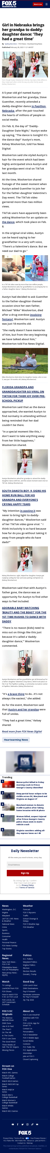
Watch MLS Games (10, 1111)
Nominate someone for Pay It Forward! (31, 995)
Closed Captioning (30, 1059)
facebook (18, 1124)
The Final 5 (6, 1029)
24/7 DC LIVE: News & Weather (10, 919)
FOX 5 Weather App (31, 924)
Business (5, 933)
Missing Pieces (8, 1050)
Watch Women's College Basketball (9, 1101)
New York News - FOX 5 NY (9, 963)
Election (26, 968)
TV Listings (6, 985)
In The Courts (7, 1035)
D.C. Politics (28, 959)
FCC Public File (29, 1047)
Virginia (5, 912)
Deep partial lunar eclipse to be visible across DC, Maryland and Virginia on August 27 (31, 796)
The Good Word (8, 1041)
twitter (23, 1124)
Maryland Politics (30, 962)
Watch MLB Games (10, 1081)
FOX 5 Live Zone (9, 1038)
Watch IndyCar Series (8, 1090)
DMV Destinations (30, 988)
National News (8, 924)
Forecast (26, 909)
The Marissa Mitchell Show (8, 1019)
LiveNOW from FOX (10, 988)
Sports (4, 930)
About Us (28, 1011)
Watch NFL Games (10, 1072)
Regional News (7, 957)
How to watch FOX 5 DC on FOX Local (10, 995)
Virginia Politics (29, 965)
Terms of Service (26, 887)
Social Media (28, 1041)
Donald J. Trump (29, 974)
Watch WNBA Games (7, 1106)
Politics (27, 955)
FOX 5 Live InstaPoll (31, 1014)
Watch (5, 981)
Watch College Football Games (8, 1076)
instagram (27, 1124)
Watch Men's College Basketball (9, 1096)
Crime (4, 927)
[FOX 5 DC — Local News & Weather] (9, 4)
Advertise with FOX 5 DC (31, 1019)
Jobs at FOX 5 (28, 1056)
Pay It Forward (29, 991)
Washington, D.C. (9, 909)
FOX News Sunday (9, 945)
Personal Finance (9, 942)
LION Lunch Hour (30, 985)
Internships (27, 1053)
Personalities (28, 1031)
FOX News (22, 44)
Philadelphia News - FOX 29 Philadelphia (10, 968)
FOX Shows (7, 991)
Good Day (28, 981)
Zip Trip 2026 (28, 1000)
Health (4, 939)
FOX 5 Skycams (29, 912)
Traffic (25, 915)
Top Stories (7, 948)
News (5, 905)
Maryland (6, 915)
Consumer (6, 936)
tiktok (32, 1124)
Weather (28, 905)
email (37, 1124)
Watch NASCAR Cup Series (10, 1085)
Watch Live (38, 4)
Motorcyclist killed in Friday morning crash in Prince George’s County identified (30, 785)
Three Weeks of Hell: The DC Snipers (10, 1045)
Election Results (29, 971)
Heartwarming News (34, 44)
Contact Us (27, 1028)
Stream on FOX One (8, 1067)
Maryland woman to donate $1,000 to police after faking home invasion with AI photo (30, 808)
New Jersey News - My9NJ (10, 973)
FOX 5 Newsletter (30, 1034)
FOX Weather (28, 927)
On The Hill (6, 1032)
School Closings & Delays (30, 919)
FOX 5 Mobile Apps (31, 1038)
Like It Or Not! (8, 1026)
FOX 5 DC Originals (7, 1013)
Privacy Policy (28, 885)
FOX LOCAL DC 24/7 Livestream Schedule (9, 1002)
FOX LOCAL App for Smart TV (31, 1024)
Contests (26, 1044)
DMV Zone (6, 1023)
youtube (13, 1124)
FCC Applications (30, 1050)
